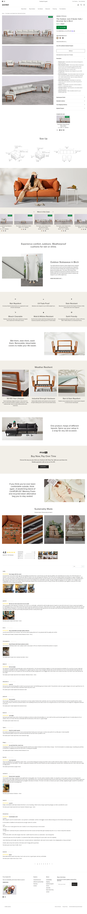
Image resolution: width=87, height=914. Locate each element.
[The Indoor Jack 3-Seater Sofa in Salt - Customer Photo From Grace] (45, 557)
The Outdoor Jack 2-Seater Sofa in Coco (11, 720)
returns (47, 885)
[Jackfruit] (5, 5)
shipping (48, 881)
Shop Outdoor (32, 9)
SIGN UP (74, 884)
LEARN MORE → (43, 466)
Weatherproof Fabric (60, 97)
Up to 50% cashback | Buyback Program (64, 45)
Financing (55, 9)
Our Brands (40, 9)
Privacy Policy (65, 906)
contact (47, 891)
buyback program (50, 883)
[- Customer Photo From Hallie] (40, 553)
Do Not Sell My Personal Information (75, 906)
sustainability (49, 879)
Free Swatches (62, 9)
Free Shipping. (75, 1)
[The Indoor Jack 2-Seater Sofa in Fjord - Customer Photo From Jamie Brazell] (55, 553)
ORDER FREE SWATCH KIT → (61, 41)
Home (3, 13)
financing (35, 883)
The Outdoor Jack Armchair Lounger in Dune (12, 766)
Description (58, 58)
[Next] (84, 187)
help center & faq (49, 889)
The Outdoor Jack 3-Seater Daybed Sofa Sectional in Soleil (15, 689)
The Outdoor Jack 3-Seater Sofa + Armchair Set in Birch (14, 657)
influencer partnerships (38, 881)
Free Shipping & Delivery (61, 104)
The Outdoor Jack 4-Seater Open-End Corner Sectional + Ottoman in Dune (18, 674)
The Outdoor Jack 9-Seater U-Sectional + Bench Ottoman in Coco (16, 750)
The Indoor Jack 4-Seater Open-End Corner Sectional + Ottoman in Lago (17, 807)
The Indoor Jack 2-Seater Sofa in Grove (11, 858)
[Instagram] (4, 1)
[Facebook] (2, 1)
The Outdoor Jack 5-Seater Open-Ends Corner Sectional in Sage (16, 735)
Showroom (47, 9)
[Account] (78, 5)
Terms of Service (58, 906)
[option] (43, 187)
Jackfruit (9, 906)
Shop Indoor (23, 9)
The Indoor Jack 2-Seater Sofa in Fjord (10, 620)
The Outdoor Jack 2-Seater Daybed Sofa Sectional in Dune (15, 705)
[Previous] (2, 187)
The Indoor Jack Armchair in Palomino (10, 793)
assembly (48, 887)
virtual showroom (37, 879)
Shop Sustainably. (82, 1)
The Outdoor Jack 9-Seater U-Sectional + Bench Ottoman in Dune (16, 634)
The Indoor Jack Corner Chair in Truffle (10, 845)
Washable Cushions (60, 101)
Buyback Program (60, 108)
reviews (35, 885)
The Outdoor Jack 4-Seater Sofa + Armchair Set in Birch (15, 13)
